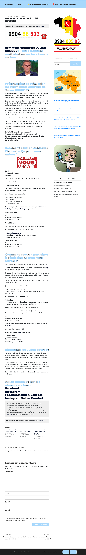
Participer (17, 450)
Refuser (73, 552)
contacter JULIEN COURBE (25, 49)
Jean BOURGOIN (20, 16)
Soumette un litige (41, 450)
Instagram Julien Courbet (24, 398)
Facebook (12, 388)
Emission (10, 450)
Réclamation (30, 450)
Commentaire (9, 471)
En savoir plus (40, 26)
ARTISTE (9, 447)
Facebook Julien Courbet (23, 395)
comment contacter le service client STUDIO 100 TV (40, 431)
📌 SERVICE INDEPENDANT (64, 4)
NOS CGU (9, 414)
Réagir (23, 450)
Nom (7, 494)
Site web (7, 510)
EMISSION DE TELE (18, 447)
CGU (19, 4)
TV (8, 451)
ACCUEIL (9, 4)
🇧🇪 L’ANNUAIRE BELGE (38, 4)
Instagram (12, 391)
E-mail (7, 502)
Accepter (66, 552)
